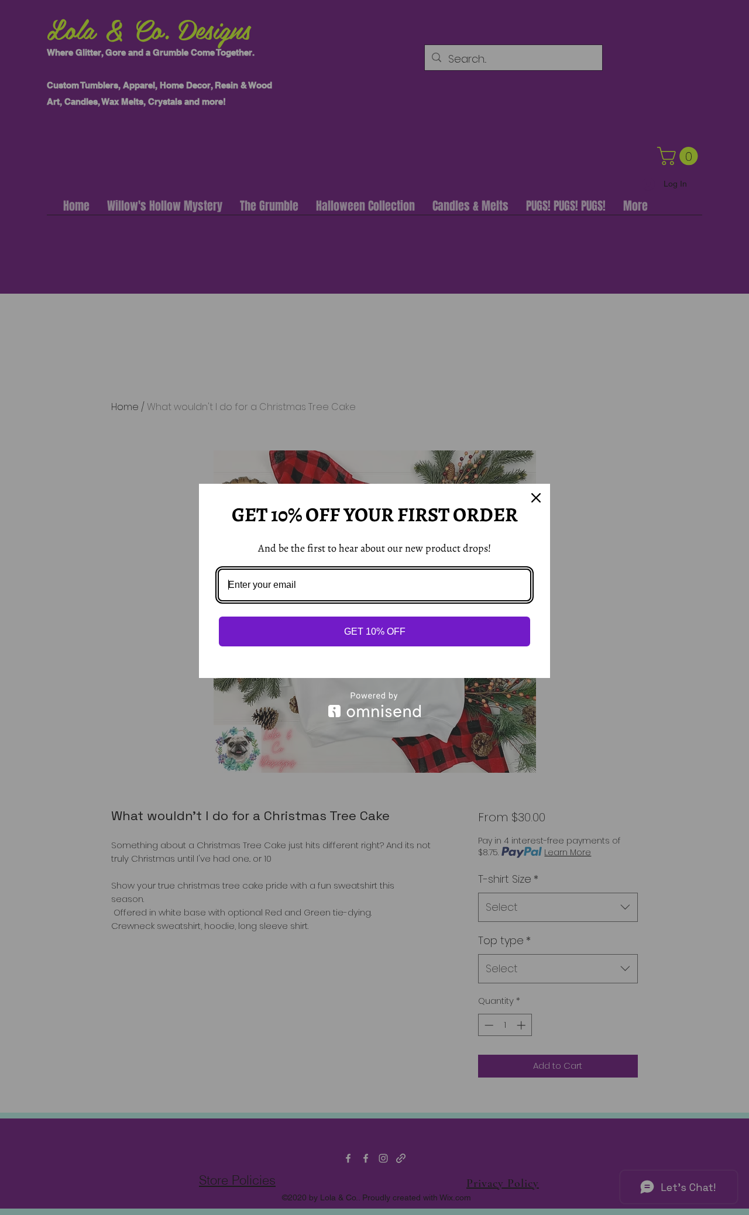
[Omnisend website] (374, 704)
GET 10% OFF (375, 631)
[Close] (536, 498)
